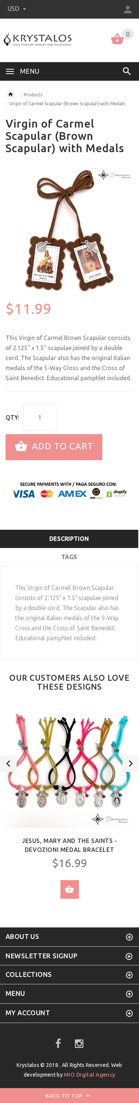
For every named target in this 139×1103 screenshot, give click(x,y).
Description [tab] (69, 538)
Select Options (69, 889)
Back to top (65, 1096)
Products (33, 94)
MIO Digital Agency (89, 1074)
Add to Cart (61, 446)
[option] (69, 231)
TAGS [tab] (69, 557)
